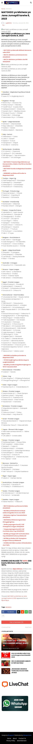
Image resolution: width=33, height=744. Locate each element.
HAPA (25, 560)
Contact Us (22, 738)
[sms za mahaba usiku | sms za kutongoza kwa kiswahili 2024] (5, 655)
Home (3, 9)
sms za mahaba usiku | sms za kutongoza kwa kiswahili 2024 (20, 655)
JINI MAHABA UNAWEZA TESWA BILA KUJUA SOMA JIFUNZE (19, 670)
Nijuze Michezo (17, 569)
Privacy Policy (11, 741)
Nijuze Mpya (5, 600)
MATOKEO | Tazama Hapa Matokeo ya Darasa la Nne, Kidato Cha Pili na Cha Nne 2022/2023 (17, 164)
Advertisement (21, 741)
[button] (2, 2)
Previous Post (6, 627)
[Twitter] (18, 612)
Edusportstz (27, 735)
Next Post (28, 627)
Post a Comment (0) (16, 622)
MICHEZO (9, 9)
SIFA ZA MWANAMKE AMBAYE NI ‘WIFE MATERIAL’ (21, 662)
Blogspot (11, 735)
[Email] (30, 612)
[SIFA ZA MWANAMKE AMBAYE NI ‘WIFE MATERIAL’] (5, 663)
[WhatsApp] (26, 612)
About (15, 738)
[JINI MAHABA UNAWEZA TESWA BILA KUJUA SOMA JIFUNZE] (5, 671)
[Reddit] (22, 612)
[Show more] (3, 615)
